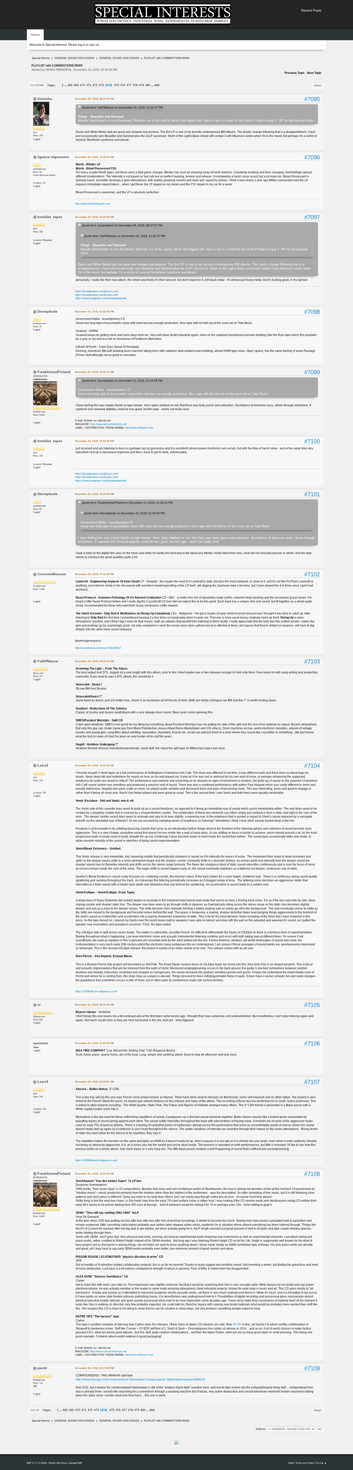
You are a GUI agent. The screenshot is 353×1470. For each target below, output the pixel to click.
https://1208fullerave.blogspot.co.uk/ (96, 991)
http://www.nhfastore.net (139, 427)
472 (94, 85)
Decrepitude (47, 311)
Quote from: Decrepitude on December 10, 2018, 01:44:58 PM (122, 380)
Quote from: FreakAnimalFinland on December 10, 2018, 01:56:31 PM (127, 502)
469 (76, 85)
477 (129, 85)
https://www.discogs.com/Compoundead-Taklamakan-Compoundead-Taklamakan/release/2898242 (140, 1379)
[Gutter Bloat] (35, 179)
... (65, 85)
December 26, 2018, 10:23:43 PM (94, 1368)
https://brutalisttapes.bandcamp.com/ (96, 294)
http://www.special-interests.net (108, 424)
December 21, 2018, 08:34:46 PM (94, 1004)
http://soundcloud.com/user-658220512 (98, 647)
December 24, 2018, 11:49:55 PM (94, 1043)
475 (116, 85)
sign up (94, 44)
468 (70, 85)
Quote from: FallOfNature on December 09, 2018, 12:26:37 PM (122, 107)
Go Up (34, 1410)
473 (101, 85)
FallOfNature (47, 661)
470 (82, 85)
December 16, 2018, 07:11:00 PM (94, 574)
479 (141, 85)
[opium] (35, 1390)
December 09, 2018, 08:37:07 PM (94, 98)
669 (156, 85)
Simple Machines (57, 1463)
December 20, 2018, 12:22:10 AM (94, 765)
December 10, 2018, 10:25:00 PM (94, 494)
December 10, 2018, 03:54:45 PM (94, 441)
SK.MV (237, 1324)
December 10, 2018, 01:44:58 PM (94, 311)
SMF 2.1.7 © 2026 (36, 1463)
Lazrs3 (42, 765)
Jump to (260, 1428)
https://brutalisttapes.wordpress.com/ (96, 291)
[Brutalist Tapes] (35, 236)
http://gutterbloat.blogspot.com (92, 203)
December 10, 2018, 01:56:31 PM (94, 372)
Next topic (314, 73)
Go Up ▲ (321, 1463)
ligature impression (53, 157)
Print (318, 85)
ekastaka (44, 99)
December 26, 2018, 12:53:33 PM (94, 1173)
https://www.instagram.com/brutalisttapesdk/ (101, 298)
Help (290, 1463)
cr (39, 1004)
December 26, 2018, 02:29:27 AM (94, 1081)
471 (88, 85)
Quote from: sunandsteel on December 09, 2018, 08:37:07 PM (122, 225)
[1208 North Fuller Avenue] (35, 788)
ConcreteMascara (51, 574)
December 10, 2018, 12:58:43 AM (94, 157)
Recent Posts (311, 10)
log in (81, 44)
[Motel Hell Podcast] (35, 597)
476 (122, 85)
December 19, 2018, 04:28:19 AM (94, 661)
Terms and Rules (305, 1463)
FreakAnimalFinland (53, 372)
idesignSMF (75, 1463)
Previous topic (295, 73)
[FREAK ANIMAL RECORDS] (35, 418)
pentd (42, 1368)
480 (147, 85)
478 (135, 85)
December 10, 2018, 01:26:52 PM (94, 217)
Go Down (37, 85)
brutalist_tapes (49, 217)
